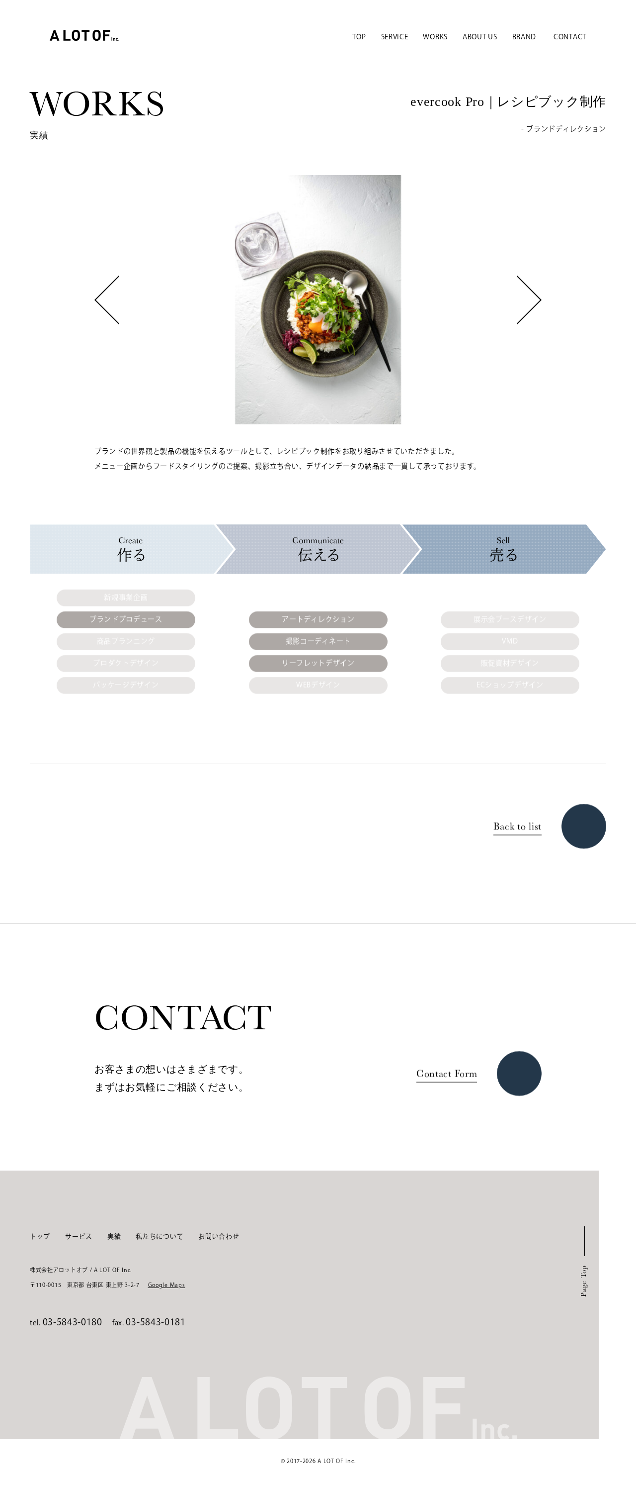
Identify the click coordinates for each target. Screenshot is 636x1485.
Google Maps (166, 1285)
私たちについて (159, 1236)
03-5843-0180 (72, 1322)
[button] (106, 299)
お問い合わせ (218, 1236)
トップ (40, 1236)
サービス (78, 1236)
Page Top (583, 1281)
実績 (114, 1236)
